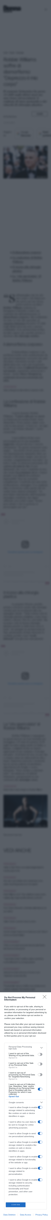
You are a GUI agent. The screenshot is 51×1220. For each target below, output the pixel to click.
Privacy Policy (41, 1215)
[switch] (40, 1054)
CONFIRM (15, 1204)
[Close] (45, 997)
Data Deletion (9, 1215)
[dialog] (25, 1106)
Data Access (25, 1215)
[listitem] (25, 1048)
